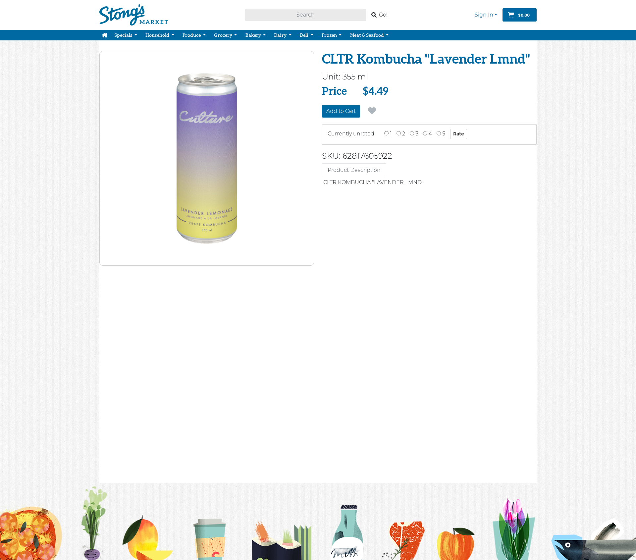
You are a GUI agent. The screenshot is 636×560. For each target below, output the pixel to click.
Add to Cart (341, 111)
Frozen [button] (330, 35)
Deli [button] (304, 35)
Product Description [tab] (354, 170)
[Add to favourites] (372, 111)
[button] (104, 35)
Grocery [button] (223, 35)
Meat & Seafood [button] (367, 35)
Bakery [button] (253, 35)
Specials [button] (123, 35)
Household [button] (157, 35)
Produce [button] (192, 35)
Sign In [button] (484, 15)
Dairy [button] (281, 35)
